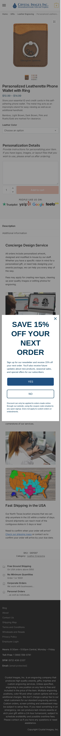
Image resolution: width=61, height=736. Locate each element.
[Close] (55, 318)
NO (30, 394)
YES (30, 381)
